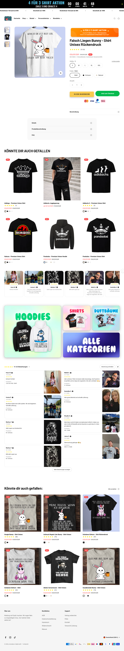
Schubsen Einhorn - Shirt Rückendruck (95, 534)
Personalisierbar (43, 18)
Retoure (44, 629)
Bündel (32, 18)
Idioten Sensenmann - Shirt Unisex (54, 588)
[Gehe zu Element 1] (7, 30)
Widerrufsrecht (46, 626)
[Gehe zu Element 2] (7, 37)
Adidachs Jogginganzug (51, 203)
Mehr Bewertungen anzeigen (62, 469)
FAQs (66, 619)
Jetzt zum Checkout (107, 93)
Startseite (17, 18)
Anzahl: (72, 81)
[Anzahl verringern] (72, 85)
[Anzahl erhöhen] (81, 85)
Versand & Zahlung (71, 626)
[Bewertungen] (13, 278)
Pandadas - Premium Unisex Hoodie (55, 256)
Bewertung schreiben (107, 366)
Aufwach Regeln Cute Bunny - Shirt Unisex (57, 534)
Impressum (45, 622)
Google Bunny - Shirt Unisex (13, 534)
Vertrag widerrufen (71, 615)
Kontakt (67, 622)
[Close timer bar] (122, 4)
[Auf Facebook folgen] (5, 637)
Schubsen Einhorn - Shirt (12, 588)
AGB (43, 615)
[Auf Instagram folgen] (10, 637)
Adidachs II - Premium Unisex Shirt (94, 203)
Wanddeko (56, 18)
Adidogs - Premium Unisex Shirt (14, 203)
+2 (54, 262)
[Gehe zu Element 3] (7, 44)
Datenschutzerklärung (49, 619)
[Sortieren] (118, 367)
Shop (24, 18)
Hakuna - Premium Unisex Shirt (14, 256)
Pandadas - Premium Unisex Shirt (94, 256)
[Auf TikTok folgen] (15, 637)
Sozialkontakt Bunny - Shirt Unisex (94, 588)
